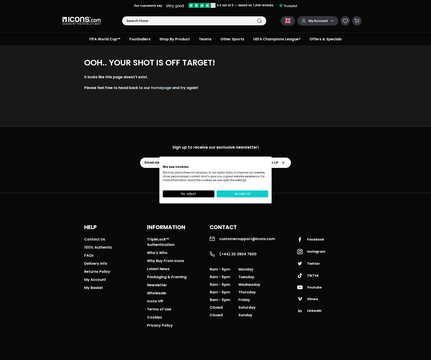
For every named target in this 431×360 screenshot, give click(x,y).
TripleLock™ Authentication (160, 242)
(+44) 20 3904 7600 (238, 254)
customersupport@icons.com (247, 238)
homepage (161, 87)
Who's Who (157, 252)
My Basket (93, 287)
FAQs (89, 255)
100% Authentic (98, 247)
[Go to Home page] (81, 21)
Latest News (158, 268)
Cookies (154, 317)
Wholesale (156, 293)
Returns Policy (97, 271)
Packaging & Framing (167, 277)
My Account (95, 279)
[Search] (259, 21)
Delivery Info (95, 263)
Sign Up (271, 162)
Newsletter (157, 285)
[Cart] (357, 21)
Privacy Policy (160, 325)
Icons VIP (155, 301)
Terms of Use (159, 309)
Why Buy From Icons (165, 260)
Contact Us (94, 239)
